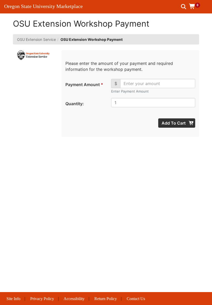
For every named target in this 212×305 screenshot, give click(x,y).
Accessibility (74, 298)
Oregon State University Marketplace (43, 6)
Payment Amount (84, 84)
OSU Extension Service (36, 39)
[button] (196, 6)
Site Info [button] (13, 298)
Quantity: (74, 103)
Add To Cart (174, 123)
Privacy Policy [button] (42, 298)
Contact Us (136, 298)
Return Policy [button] (105, 298)
